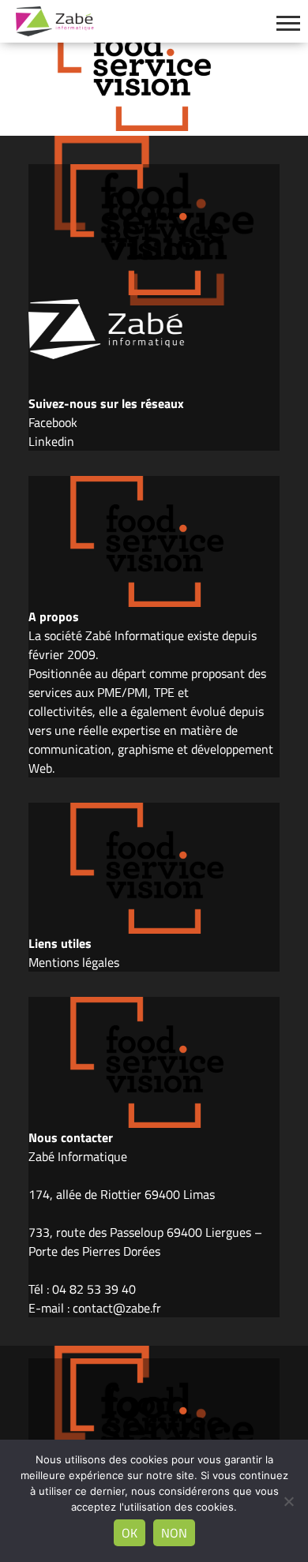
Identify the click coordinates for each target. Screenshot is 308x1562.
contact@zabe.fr (117, 1307)
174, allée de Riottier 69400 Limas (121, 1194)
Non (174, 1532)
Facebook (52, 422)
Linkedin (51, 441)
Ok (129, 1532)
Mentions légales (73, 962)
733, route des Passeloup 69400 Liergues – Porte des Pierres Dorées (145, 1241)
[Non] (288, 1501)
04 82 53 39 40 (94, 1288)
